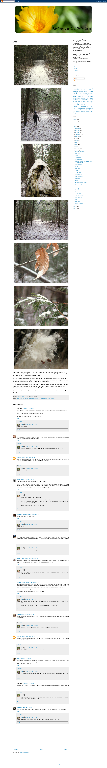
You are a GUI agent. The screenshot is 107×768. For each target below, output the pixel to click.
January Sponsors (79, 195)
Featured (76, 70)
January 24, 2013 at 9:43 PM (31, 625)
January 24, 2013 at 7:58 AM (31, 435)
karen (18, 658)
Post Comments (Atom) (24, 752)
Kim (22, 424)
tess (18, 707)
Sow (76, 199)
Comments (77, 81)
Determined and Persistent (81, 182)
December (77, 128)
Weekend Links (78, 159)
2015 (75, 123)
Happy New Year (79, 203)
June (76, 140)
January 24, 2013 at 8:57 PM (31, 599)
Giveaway (85, 93)
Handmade (83, 94)
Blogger (59, 764)
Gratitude (26, 398)
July (76, 138)
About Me (83, 88)
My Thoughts (41, 398)
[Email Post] (27, 396)
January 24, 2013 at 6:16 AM (29, 408)
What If (76, 155)
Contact (75, 72)
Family (18, 398)
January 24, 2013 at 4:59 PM (27, 535)
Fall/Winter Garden (83, 91)
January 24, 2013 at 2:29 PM (32, 514)
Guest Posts (76, 94)
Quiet (76, 180)
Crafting (83, 89)
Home (41, 749)
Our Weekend (81, 108)
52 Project (76, 88)
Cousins (77, 170)
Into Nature (89, 98)
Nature (45, 398)
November (77, 130)
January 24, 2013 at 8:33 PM (31, 570)
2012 (75, 206)
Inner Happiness (79, 176)
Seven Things (76, 109)
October (77, 132)
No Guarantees (78, 186)
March (76, 146)
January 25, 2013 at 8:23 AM (26, 658)
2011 (75, 208)
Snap (76, 166)
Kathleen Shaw (20, 435)
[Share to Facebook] (34, 396)
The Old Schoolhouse (80, 151)
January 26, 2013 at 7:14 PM (31, 717)
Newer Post (15, 749)
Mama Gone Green (21, 514)
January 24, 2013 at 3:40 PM (31, 468)
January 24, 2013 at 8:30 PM (32, 582)
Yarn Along (77, 153)
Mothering (75, 103)
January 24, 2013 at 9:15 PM (27, 614)
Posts (76, 78)
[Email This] (30, 396)
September (78, 134)
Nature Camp (90, 105)
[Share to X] (33, 396)
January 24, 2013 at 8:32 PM (31, 548)
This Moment (76, 111)
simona (18, 479)
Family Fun (22, 398)
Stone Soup (78, 172)
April (76, 144)
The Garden (89, 109)
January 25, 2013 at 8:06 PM (31, 671)
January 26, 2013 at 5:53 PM (25, 707)
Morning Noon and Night (85, 101)
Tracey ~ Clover (20, 558)
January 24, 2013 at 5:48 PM (31, 558)
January (77, 150)
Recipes (91, 108)
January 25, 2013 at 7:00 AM (31, 647)
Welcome (88, 111)
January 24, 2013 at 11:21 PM (28, 636)
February (77, 148)
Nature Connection (51, 398)
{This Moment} (78, 164)
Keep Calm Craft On (83, 99)
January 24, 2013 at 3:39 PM (31, 446)
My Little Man (84, 103)
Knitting (91, 99)
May (76, 142)
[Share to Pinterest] (36, 396)
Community (76, 89)
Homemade (90, 94)
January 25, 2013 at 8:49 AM (29, 683)
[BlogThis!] (31, 396)
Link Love (75, 101)
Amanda (19, 614)
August (77, 136)
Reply (18, 418)
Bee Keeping (90, 88)
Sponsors (82, 109)
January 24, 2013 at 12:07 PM (27, 479)
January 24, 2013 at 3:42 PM (31, 495)
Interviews (83, 98)
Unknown (19, 457)
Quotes (87, 108)
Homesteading (76, 98)
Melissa (18, 535)
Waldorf (83, 111)
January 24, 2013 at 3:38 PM (31, 424)
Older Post (66, 749)
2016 (75, 121)
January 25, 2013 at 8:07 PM (31, 695)
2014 (75, 125)
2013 (75, 126)
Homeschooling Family (33, 398)
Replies (20, 421)
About (75, 68)
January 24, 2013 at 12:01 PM (28, 457)
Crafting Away (78, 188)
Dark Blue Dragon (21, 582)
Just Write (75, 99)
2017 (75, 119)
